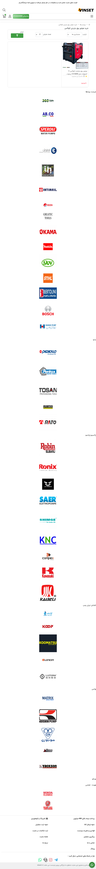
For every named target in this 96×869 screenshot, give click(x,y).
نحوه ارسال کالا (89, 825)
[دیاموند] (48, 407)
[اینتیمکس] (48, 189)
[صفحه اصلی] (89, 25)
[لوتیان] (48, 676)
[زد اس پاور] (48, 484)
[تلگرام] (56, 860)
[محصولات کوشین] (48, 716)
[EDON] (48, 205)
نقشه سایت (44, 837)
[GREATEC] (48, 216)
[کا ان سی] (48, 540)
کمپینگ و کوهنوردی (38, 818)
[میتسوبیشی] (48, 750)
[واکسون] (48, 766)
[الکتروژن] (48, 150)
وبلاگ (92, 849)
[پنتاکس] (48, 372)
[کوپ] (48, 627)
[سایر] (48, 501)
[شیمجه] (48, 520)
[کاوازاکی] (48, 573)
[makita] (48, 247)
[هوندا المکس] (48, 793)
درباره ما (45, 843)
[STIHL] (48, 278)
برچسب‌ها (83, 25)
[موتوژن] (48, 735)
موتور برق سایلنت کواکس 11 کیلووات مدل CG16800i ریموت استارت (77, 72)
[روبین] (48, 448)
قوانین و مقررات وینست (86, 831)
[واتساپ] (40, 860)
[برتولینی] (48, 293)
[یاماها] (48, 805)
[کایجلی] (48, 592)
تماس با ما (91, 843)
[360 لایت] (48, 101)
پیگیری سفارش (89, 837)
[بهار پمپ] (48, 327)
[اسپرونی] (48, 131)
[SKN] (48, 262)
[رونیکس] (48, 467)
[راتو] (48, 422)
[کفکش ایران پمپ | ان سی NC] (48, 614)
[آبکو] (48, 114)
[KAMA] (48, 232)
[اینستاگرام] (50, 860)
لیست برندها (91, 92)
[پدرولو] (48, 352)
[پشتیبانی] (45, 860)
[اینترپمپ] (48, 170)
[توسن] (48, 391)
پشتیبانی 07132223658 (21, 16)
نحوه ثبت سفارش (41, 825)
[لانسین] (48, 660)
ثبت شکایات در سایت (40, 831)
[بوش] (48, 310)
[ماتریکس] (48, 699)
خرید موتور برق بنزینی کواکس (68, 25)
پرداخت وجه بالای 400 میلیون (84, 818)
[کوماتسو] (48, 643)
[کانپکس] (48, 556)
